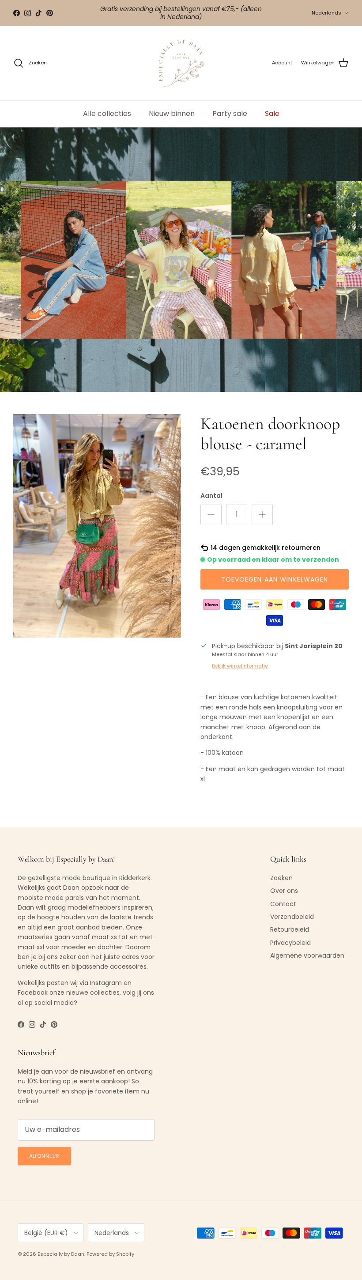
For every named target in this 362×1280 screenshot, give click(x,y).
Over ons (284, 890)
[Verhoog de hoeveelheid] (262, 514)
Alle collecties (107, 113)
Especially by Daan (61, 1254)
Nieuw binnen (172, 113)
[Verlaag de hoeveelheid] (211, 514)
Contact (283, 903)
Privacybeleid (290, 942)
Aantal (211, 496)
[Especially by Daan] (181, 63)
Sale (272, 113)
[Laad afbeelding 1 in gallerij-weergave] (97, 526)
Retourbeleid (289, 929)
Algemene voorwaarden (307, 955)
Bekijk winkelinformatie (240, 665)
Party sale (229, 113)
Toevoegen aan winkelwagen (274, 579)
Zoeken (281, 877)
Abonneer (44, 1156)
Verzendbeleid (292, 916)
